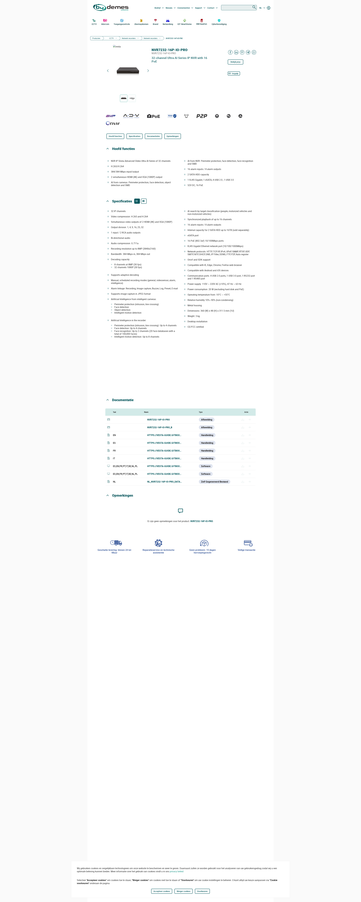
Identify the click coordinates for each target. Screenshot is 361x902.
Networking (168, 24)
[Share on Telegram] (248, 52)
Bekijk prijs (235, 62)
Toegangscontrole (122, 24)
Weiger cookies (183, 891)
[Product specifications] (144, 201)
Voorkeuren (202, 891)
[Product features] (137, 201)
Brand (155, 24)
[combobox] (239, 7)
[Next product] (148, 70)
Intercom (105, 24)
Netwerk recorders (129, 38)
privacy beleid (176, 871)
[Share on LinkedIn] (236, 52)
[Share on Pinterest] (242, 52)
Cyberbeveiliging (219, 24)
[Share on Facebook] (230, 52)
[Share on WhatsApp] (254, 52)
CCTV (94, 24)
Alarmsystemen (141, 24)
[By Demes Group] (110, 8)
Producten (96, 38)
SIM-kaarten (201, 24)
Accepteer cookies (161, 891)
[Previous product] (107, 70)
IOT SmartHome (185, 24)
